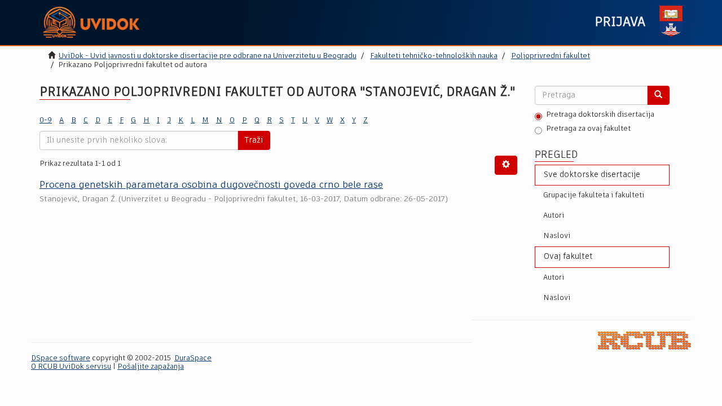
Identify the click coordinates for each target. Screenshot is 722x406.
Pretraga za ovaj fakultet (588, 129)
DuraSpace (193, 358)
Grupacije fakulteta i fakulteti (593, 195)
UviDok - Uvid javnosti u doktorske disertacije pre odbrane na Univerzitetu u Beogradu (207, 56)
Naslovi (556, 236)
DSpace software (60, 358)
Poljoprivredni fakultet (550, 56)
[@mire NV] (644, 340)
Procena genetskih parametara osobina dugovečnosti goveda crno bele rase (211, 185)
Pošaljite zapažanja (150, 366)
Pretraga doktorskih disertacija (600, 114)
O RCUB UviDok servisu (71, 366)
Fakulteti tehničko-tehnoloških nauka (434, 56)
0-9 (45, 120)
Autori (553, 215)
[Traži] (658, 95)
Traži (254, 140)
